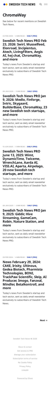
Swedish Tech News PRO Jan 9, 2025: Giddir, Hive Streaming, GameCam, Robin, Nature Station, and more (24, 217)
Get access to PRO (25, 351)
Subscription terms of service (25, 358)
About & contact (25, 347)
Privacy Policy (25, 366)
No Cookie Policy (25, 362)
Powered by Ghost (25, 378)
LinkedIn (25, 370)
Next (42, 320)
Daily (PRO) (32, 36)
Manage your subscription (25, 354)
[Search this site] (41, 4)
